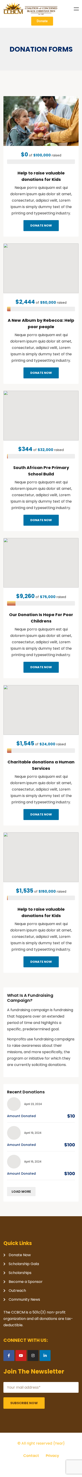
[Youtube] (20, 1355)
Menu (76, 9)
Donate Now (41, 225)
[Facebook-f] (8, 1355)
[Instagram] (33, 1355)
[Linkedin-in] (45, 1355)
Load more (21, 1191)
